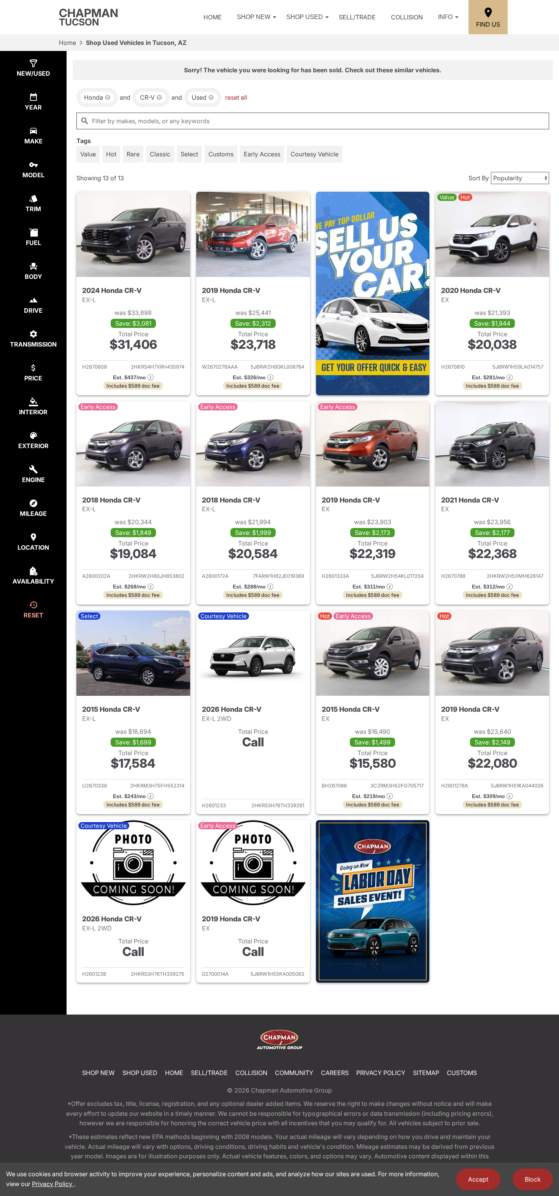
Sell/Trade (357, 17)
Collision (407, 17)
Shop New (253, 17)
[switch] (88, 154)
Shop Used (304, 17)
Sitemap (426, 1073)
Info (445, 17)
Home (212, 17)
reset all (236, 97)
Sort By (478, 178)
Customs (462, 1073)
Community (294, 1073)
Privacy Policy (380, 1073)
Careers (335, 1073)
